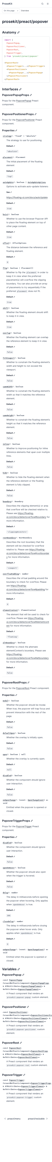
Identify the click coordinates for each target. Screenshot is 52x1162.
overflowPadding (11, 574)
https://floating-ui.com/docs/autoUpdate (27, 197)
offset (6, 243)
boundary (7, 502)
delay (5, 893)
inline (6, 444)
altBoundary (9, 643)
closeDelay (8, 921)
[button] (48, 4)
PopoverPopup (23, 100)
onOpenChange (9, 800)
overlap (6, 333)
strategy (7, 136)
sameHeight (8, 415)
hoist (5, 214)
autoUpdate (8, 182)
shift (5, 308)
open (5, 754)
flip (5, 268)
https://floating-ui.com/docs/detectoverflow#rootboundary (27, 553)
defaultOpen (9, 733)
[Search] (42, 4)
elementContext (10, 610)
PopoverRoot (22, 688)
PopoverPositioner (25, 119)
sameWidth (7, 387)
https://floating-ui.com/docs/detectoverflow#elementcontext (27, 622)
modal (5, 701)
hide (5, 473)
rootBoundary (9, 538)
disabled (7, 776)
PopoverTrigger (24, 826)
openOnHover (9, 868)
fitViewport (9, 358)
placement (7, 157)
